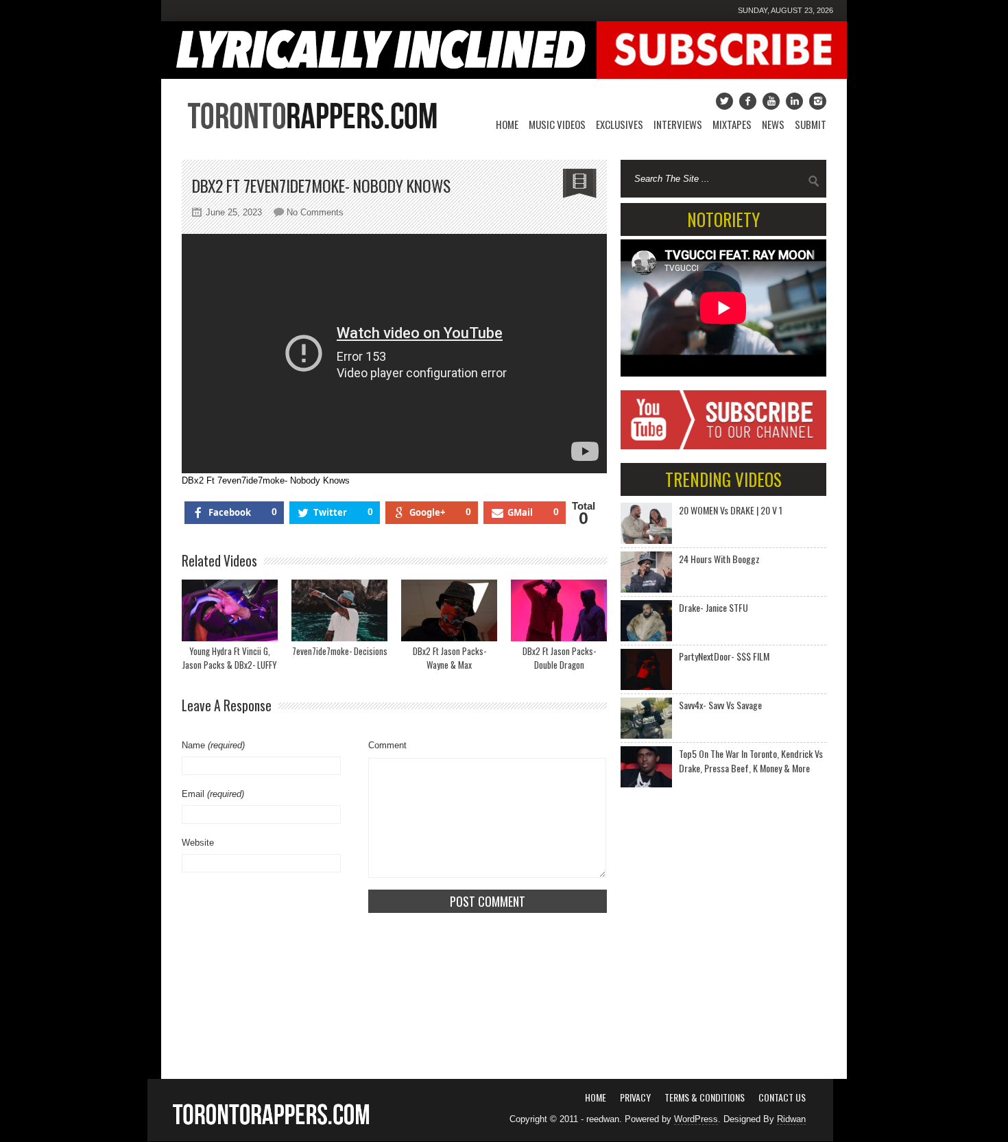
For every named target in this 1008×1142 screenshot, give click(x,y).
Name (213, 745)
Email (213, 794)
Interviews (677, 124)
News (773, 124)
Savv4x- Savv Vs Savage (720, 705)
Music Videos (557, 124)
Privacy (635, 1097)
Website (198, 842)
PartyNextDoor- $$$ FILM (724, 656)
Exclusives (619, 124)
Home (507, 124)
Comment (387, 745)
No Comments (315, 212)
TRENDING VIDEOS (723, 479)
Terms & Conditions (704, 1097)
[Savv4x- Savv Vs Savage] (646, 718)
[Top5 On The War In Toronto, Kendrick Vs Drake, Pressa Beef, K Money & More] (646, 766)
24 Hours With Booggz (719, 558)
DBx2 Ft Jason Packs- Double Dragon (559, 657)
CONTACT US (782, 1097)
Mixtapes (732, 124)
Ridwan (791, 1119)
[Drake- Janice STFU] (646, 620)
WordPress (696, 1119)
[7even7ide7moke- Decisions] (339, 610)
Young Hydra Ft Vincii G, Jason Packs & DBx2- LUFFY (229, 657)
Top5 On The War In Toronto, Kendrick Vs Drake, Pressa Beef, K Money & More (751, 760)
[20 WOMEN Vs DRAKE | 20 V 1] (646, 523)
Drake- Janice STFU (713, 607)
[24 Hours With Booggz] (646, 572)
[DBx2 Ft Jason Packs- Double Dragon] (559, 610)
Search (813, 181)
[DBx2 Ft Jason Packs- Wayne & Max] (449, 610)
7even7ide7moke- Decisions (339, 651)
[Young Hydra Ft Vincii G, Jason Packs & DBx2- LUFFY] (230, 610)
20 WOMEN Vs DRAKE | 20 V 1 (730, 510)
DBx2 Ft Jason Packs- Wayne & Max (449, 657)
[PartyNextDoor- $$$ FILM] (646, 669)
